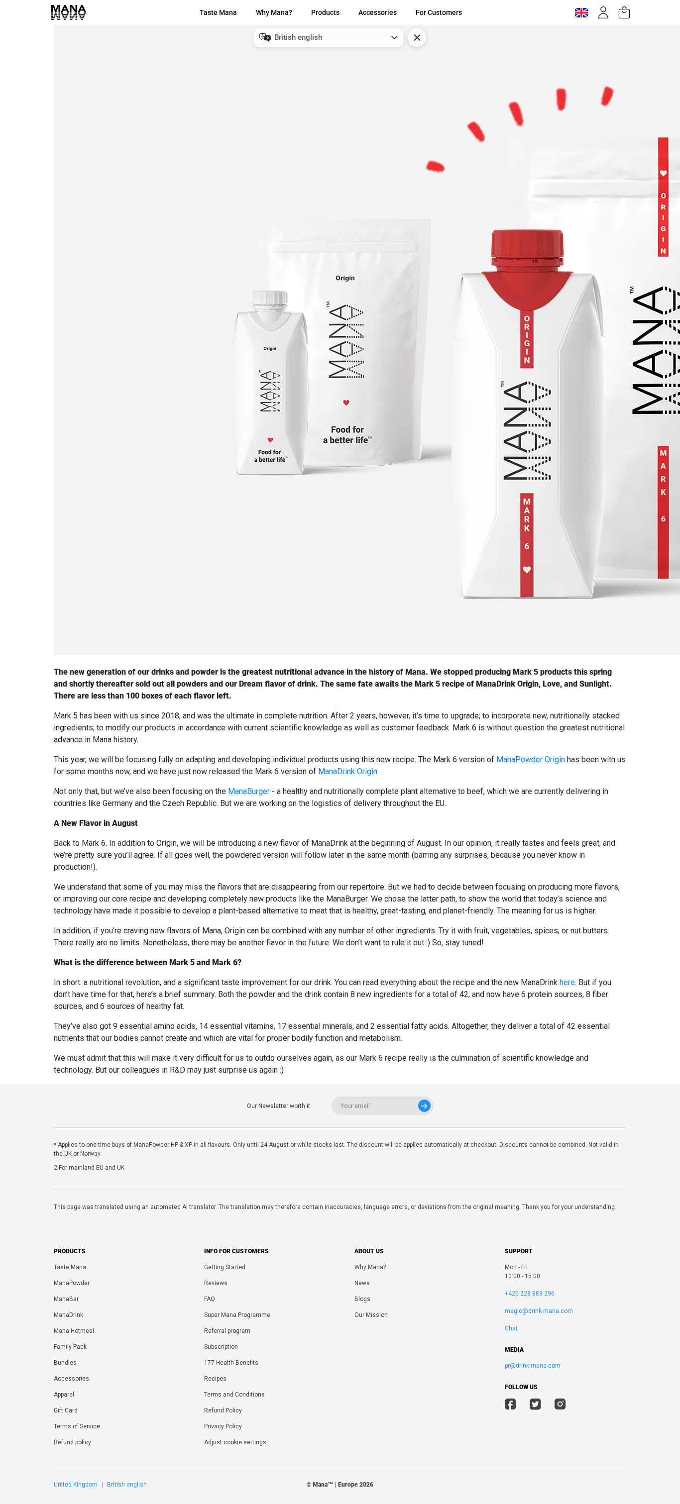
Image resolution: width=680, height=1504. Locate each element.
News (362, 1283)
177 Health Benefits (231, 1362)
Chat (511, 1328)
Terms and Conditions (234, 1394)
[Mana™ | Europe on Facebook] (510, 1405)
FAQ (209, 1299)
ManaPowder (72, 1283)
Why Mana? (274, 12)
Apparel (64, 1394)
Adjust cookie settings (235, 1442)
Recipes (215, 1378)
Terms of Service (77, 1426)
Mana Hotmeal (74, 1330)
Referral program (227, 1330)
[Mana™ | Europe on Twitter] (535, 1405)
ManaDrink (68, 1314)
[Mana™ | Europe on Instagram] (560, 1405)
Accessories (377, 12)
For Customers (439, 12)
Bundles (65, 1362)
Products (325, 12)
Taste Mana (218, 12)
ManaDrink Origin (347, 771)
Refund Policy (223, 1410)
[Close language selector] (417, 37)
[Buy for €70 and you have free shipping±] (624, 12)
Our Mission (371, 1314)
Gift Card (66, 1410)
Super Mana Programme (237, 1314)
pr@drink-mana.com (533, 1365)
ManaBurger (249, 791)
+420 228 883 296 (530, 1293)
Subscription (221, 1346)
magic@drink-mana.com (539, 1310)
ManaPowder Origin (530, 759)
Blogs (362, 1299)
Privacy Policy (223, 1426)
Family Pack (70, 1346)
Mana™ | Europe (335, 1484)
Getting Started (224, 1267)
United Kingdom (76, 1484)
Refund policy (72, 1442)
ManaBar (66, 1299)
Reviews (215, 1283)
